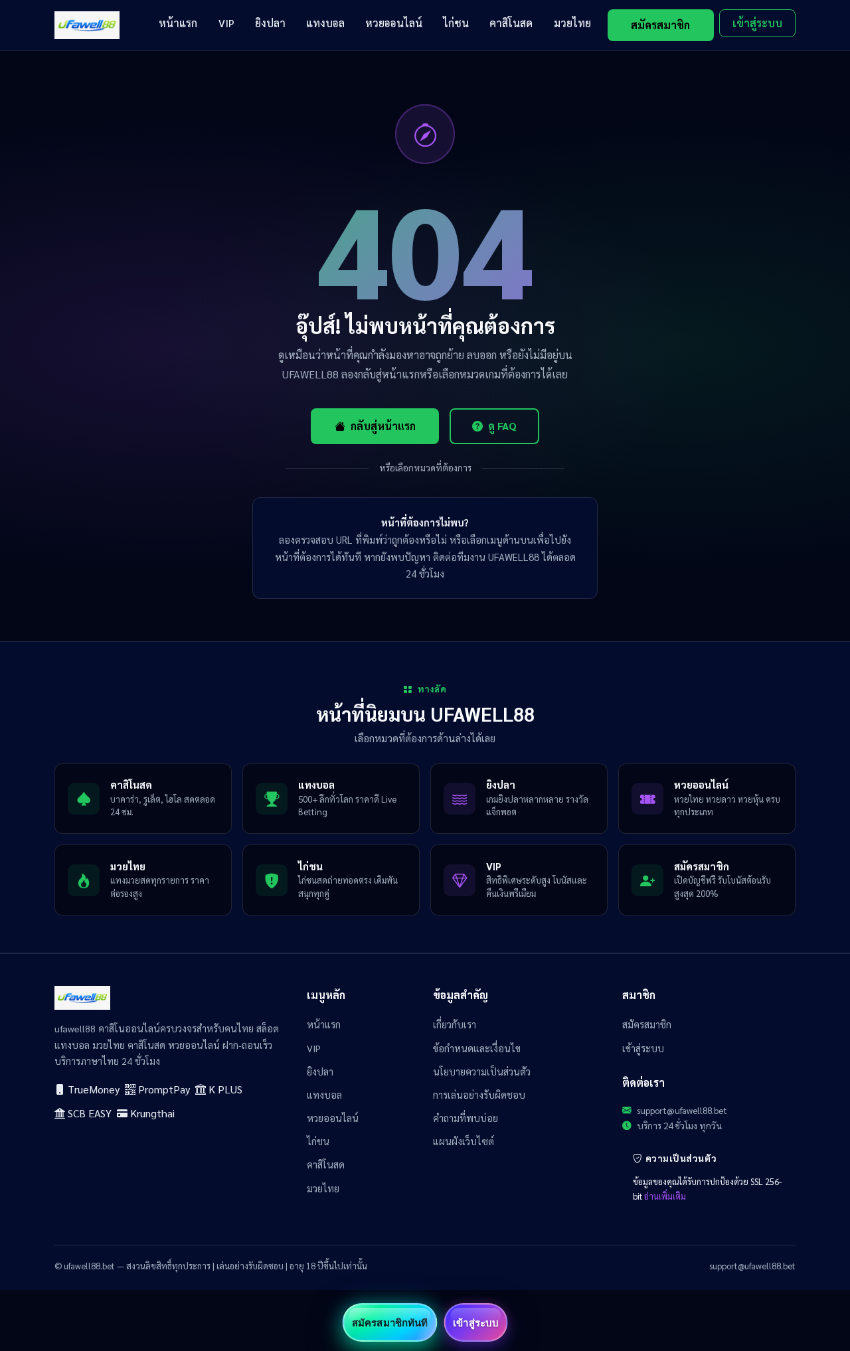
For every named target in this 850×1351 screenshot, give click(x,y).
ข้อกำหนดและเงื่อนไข (477, 1048)
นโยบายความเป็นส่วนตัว (482, 1071)
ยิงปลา (270, 23)
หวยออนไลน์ (393, 23)
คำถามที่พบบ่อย (465, 1118)
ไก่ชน (456, 23)
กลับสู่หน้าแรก (383, 426)
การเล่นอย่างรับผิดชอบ (479, 1095)
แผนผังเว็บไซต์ (463, 1141)
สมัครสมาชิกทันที (390, 1322)
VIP (226, 23)
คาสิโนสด (511, 23)
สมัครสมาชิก (660, 25)
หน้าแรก (178, 23)
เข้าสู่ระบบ (757, 23)
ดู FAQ (502, 426)
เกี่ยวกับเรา (454, 1024)
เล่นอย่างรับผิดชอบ (250, 1265)
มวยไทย (572, 23)
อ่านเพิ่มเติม (665, 1196)
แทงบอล (325, 23)
